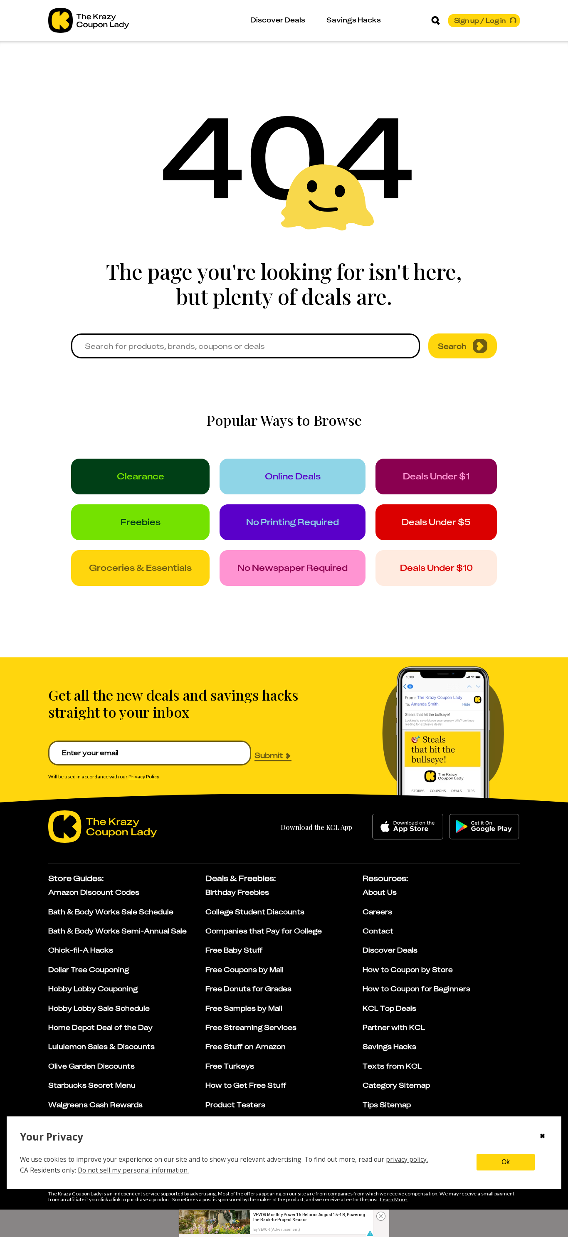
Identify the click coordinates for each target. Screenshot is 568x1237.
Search (452, 346)
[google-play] (484, 826)
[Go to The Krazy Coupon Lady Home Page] (88, 20)
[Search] (435, 20)
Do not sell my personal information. (133, 1170)
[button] (369, 1233)
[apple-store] (407, 826)
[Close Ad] (381, 1216)
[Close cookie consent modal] (542, 1137)
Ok (505, 1161)
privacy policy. (407, 1159)
